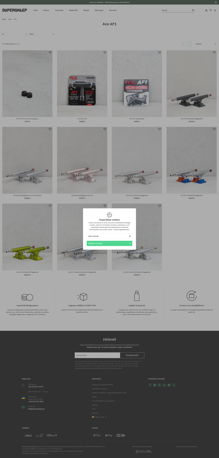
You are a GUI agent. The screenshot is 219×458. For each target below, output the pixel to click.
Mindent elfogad (95, 243)
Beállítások (93, 236)
